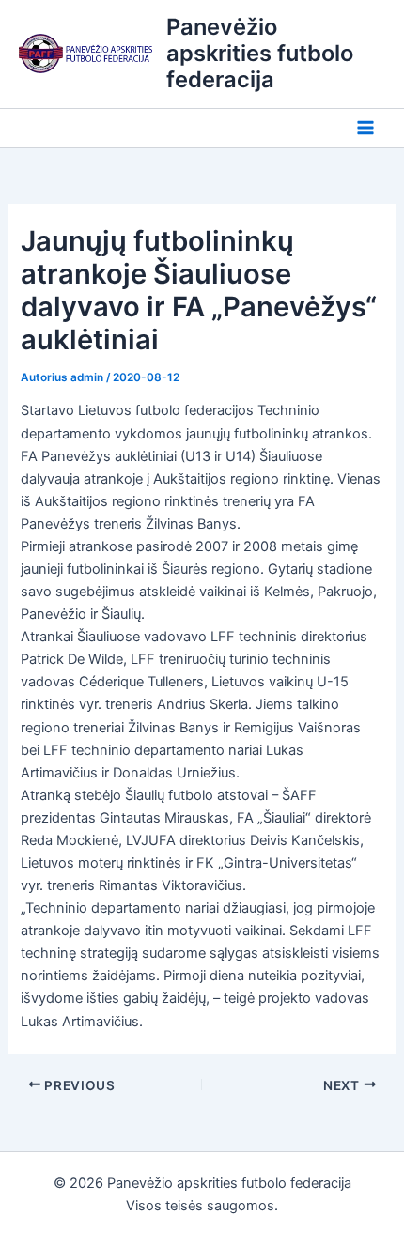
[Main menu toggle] (365, 128)
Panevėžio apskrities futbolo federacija (259, 53)
